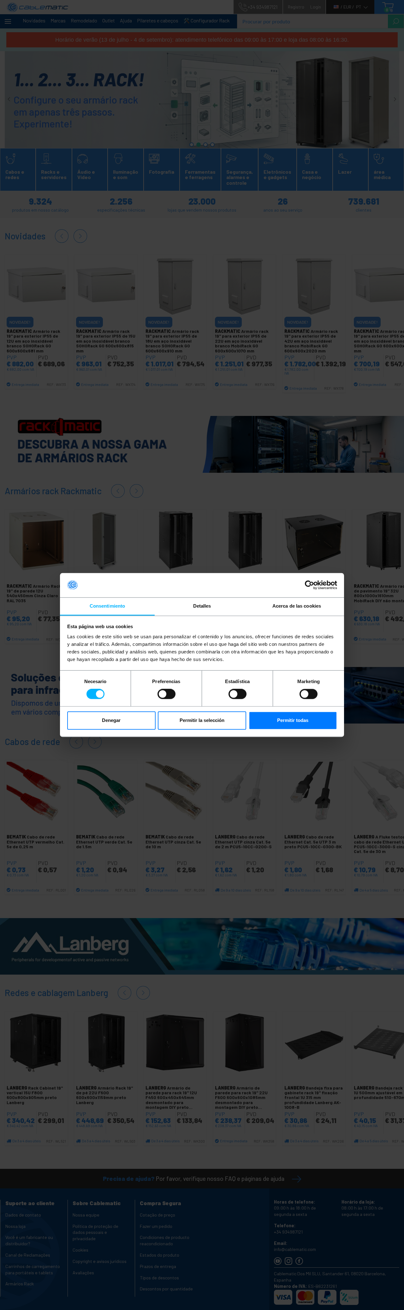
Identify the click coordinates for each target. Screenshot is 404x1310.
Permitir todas (292, 720)
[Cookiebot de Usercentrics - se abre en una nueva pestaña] (309, 585)
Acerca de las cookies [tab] (296, 606)
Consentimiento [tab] (107, 606)
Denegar (111, 720)
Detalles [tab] (202, 606)
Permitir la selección (202, 720)
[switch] (166, 694)
